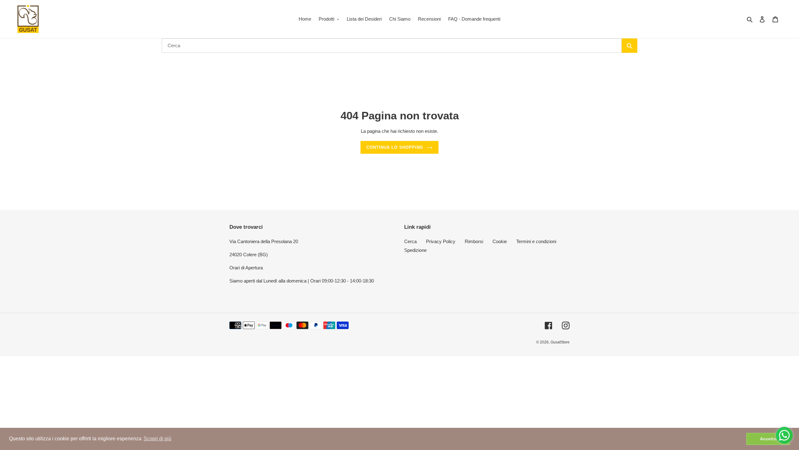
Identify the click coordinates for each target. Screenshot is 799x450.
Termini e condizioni (536, 241)
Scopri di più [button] (157, 438)
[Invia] (629, 45)
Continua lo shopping (395, 147)
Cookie (500, 241)
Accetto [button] (768, 438)
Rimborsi (474, 241)
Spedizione (415, 250)
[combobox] (392, 45)
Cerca (410, 241)
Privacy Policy (440, 241)
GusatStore (560, 342)
